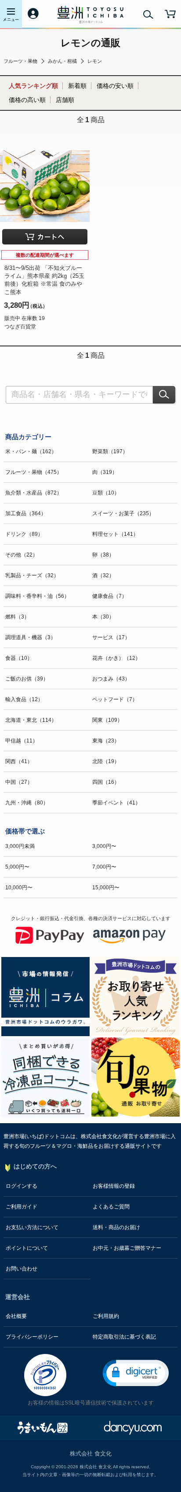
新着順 (77, 85)
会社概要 (16, 1316)
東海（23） (105, 741)
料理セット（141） (115, 534)
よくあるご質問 (111, 1207)
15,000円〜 (105, 887)
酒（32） (103, 575)
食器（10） (19, 658)
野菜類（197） (110, 451)
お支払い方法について (32, 1227)
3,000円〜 (104, 846)
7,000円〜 (104, 867)
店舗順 (65, 99)
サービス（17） (111, 637)
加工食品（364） (25, 513)
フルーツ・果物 (20, 61)
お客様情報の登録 (114, 1186)
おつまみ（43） (111, 679)
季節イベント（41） (116, 803)
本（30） (103, 617)
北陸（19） (105, 761)
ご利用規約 (106, 1316)
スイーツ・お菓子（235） (123, 513)
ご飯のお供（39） (26, 679)
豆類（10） (105, 493)
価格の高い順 (27, 99)
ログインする (21, 1186)
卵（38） (103, 555)
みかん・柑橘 (62, 61)
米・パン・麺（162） (31, 451)
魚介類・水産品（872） (33, 493)
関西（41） (19, 761)
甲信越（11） (21, 741)
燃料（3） (17, 617)
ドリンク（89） (24, 534)
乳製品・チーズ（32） (32, 575)
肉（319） (104, 472)
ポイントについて (27, 1248)
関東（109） (107, 720)
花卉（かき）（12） (116, 658)
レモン (94, 61)
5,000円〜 (17, 867)
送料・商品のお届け (116, 1227)
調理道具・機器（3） (30, 637)
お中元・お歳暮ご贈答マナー (127, 1248)
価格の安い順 (115, 85)
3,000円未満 (20, 846)
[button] (136, 1373)
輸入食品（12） (24, 699)
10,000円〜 (19, 887)
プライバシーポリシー (32, 1337)
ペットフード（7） (115, 699)
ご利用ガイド (21, 1207)
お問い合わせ (21, 1269)
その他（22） (21, 555)
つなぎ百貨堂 (20, 327)
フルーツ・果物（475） (33, 472)
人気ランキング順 (33, 85)
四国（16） (105, 782)
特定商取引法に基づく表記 (124, 1337)
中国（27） (19, 782)
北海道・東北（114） (31, 720)
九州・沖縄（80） (26, 803)
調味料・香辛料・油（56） (37, 596)
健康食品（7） (109, 596)
